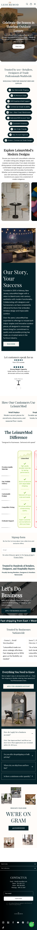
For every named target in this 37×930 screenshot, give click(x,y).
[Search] (27, 4)
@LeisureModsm (18, 828)
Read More (11, 344)
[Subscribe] (33, 550)
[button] (17, 388)
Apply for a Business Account (18, 686)
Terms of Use (28, 555)
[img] (18, 360)
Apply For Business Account (16, 611)
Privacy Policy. (18, 557)
